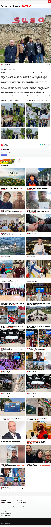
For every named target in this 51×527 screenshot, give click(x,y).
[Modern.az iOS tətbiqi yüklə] (8, 502)
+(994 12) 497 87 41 (8, 511)
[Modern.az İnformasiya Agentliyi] (4, 498)
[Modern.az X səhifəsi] (27, 502)
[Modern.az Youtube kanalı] (23, 502)
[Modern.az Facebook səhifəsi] (17, 502)
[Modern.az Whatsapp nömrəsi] (25, 502)
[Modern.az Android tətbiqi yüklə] (3, 502)
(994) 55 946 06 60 (8, 513)
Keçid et (4, 155)
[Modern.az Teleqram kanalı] (21, 502)
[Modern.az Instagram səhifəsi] (19, 502)
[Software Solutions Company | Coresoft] (6, 522)
